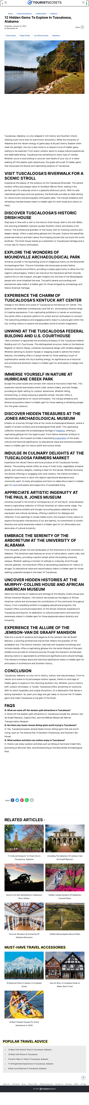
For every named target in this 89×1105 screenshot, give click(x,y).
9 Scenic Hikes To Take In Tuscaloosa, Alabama (28, 1059)
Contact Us (59, 1084)
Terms (23, 1084)
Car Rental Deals (41, 35)
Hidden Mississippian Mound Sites (65, 934)
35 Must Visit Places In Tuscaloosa (23, 1054)
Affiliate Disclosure (46, 1084)
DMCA (76, 1084)
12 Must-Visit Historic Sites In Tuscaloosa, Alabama (29, 1050)
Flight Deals (25, 35)
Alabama (56, 35)
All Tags (83, 1084)
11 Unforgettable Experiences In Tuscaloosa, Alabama (30, 1064)
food (15, 485)
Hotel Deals (11, 35)
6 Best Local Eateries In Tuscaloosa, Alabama (27, 1068)
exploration (60, 438)
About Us (6, 1084)
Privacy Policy (33, 1084)
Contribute (15, 1084)
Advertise (68, 1084)
